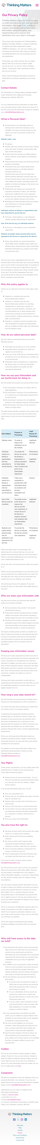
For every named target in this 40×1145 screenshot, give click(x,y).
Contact (20, 1130)
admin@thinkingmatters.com (14, 112)
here (19, 1066)
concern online (13, 1095)
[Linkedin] (25, 1119)
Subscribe (20, 1125)
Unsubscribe (20, 1140)
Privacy (20, 1133)
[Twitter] (18, 1119)
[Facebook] (14, 1119)
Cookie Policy (20, 1138)
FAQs (20, 1128)
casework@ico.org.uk (14, 1100)
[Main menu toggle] (37, 5)
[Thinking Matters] (16, 5)
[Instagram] (22, 1119)
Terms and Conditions (20, 1135)
